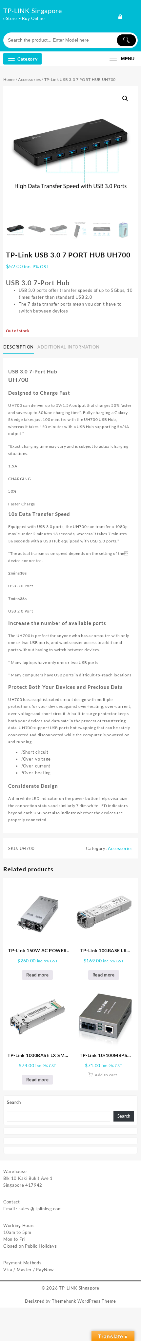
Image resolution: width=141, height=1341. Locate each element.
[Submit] (126, 40)
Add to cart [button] (106, 1074)
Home (9, 79)
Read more (37, 974)
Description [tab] (18, 346)
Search (14, 1102)
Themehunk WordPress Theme (84, 1301)
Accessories (29, 79)
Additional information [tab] (68, 346)
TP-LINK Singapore (32, 10)
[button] (125, 98)
